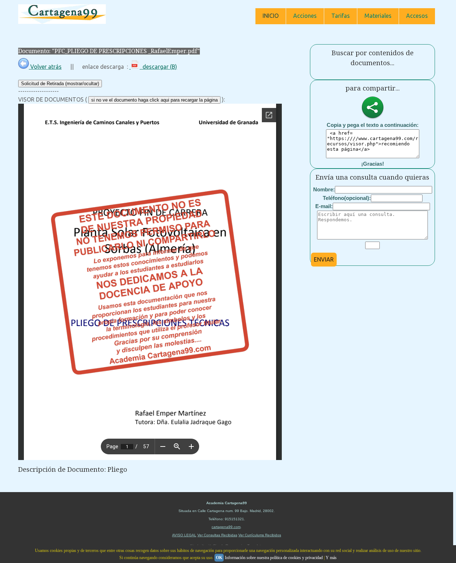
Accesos (417, 15)
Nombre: (324, 189)
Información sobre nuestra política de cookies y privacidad (274, 557)
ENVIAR (324, 259)
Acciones (305, 15)
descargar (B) (158, 66)
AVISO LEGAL (184, 535)
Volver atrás (45, 66)
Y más (331, 557)
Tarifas (340, 15)
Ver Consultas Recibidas (217, 535)
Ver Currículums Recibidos (259, 535)
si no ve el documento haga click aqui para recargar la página (154, 100)
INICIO (271, 15)
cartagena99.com (226, 527)
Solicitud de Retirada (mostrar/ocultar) (60, 83)
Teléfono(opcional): (347, 198)
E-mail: (324, 206)
